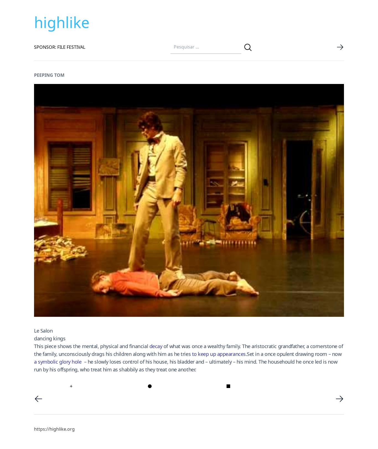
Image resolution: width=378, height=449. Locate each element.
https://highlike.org (54, 429)
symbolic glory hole (59, 361)
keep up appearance (220, 354)
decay (155, 346)
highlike (61, 22)
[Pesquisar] (248, 47)
